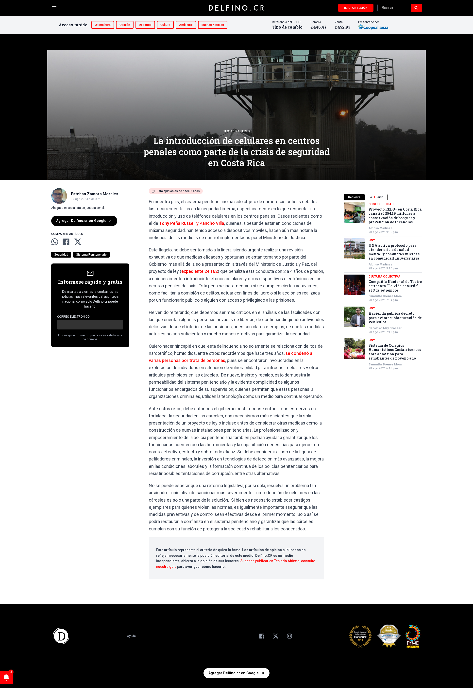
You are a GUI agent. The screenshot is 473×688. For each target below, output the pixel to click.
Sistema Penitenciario (91, 254)
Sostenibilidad (381, 204)
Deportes (145, 25)
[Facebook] (262, 636)
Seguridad (61, 254)
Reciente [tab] (354, 197)
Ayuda (131, 636)
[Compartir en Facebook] (66, 242)
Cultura (165, 25)
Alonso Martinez (380, 228)
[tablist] (383, 197)
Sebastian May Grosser (385, 328)
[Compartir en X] (78, 242)
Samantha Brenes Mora (385, 296)
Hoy (372, 240)
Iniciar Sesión (356, 8)
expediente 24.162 (199, 271)
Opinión (124, 25)
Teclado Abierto (236, 131)
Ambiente (186, 25)
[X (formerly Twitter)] (276, 636)
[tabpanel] (383, 286)
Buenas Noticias (213, 25)
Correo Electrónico (73, 316)
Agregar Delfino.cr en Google (81, 221)
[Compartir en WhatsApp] (54, 241)
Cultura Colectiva (384, 276)
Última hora (103, 25)
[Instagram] (289, 636)
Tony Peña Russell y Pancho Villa (191, 223)
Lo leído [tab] (376, 197)
